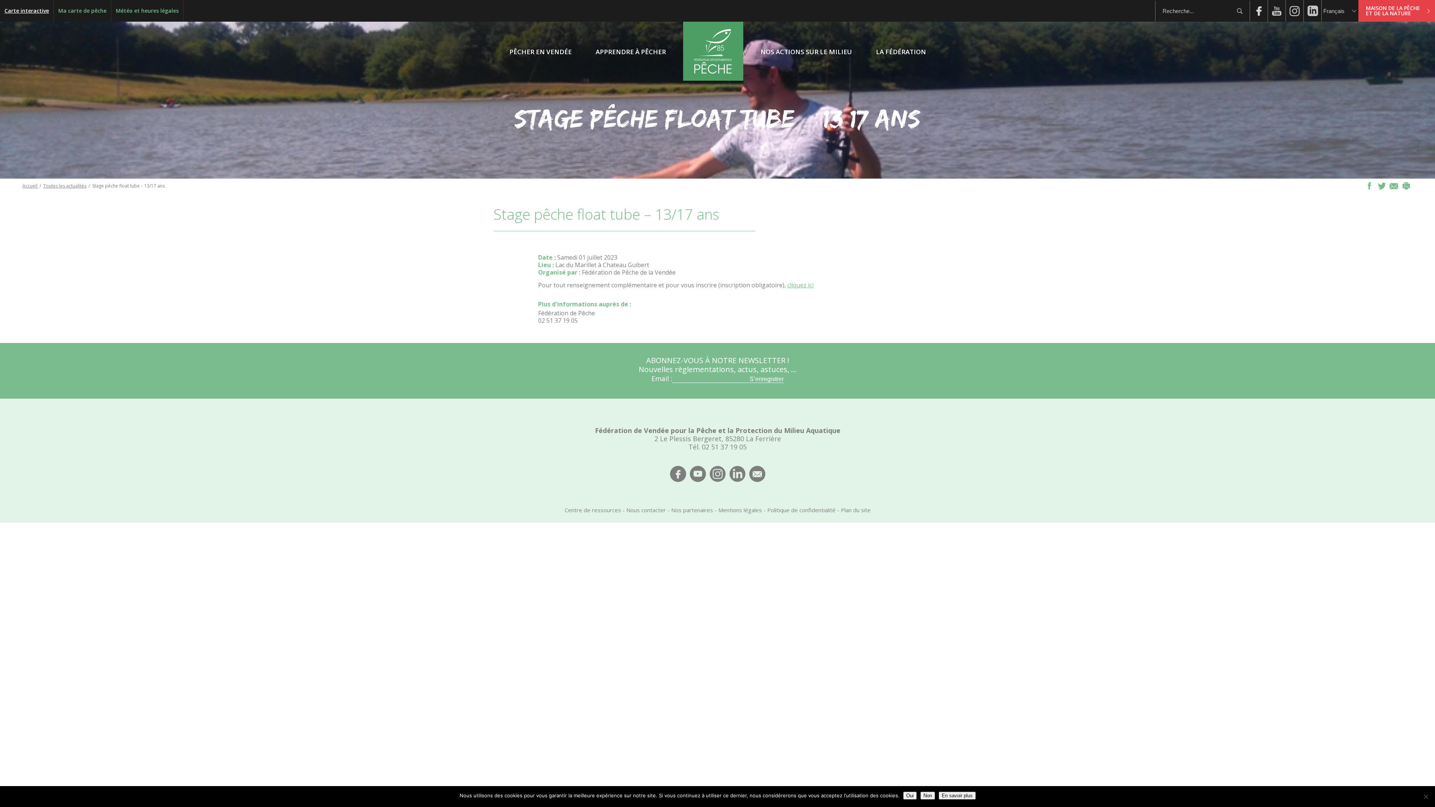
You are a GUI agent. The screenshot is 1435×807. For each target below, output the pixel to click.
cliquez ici (800, 285)
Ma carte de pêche (82, 10)
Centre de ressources (593, 510)
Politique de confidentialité (801, 510)
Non (927, 795)
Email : (661, 378)
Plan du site (856, 510)
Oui (910, 795)
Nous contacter (646, 510)
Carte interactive (26, 10)
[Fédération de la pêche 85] (713, 78)
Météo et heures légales (147, 10)
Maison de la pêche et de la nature (1393, 10)
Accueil (30, 186)
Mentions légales (740, 510)
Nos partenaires (692, 510)
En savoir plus (957, 795)
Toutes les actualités (64, 186)
